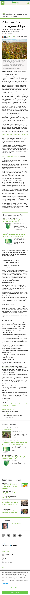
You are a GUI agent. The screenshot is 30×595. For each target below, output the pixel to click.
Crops (9, 13)
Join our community (12, 540)
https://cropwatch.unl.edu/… (9, 367)
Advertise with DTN (9, 562)
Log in (3, 540)
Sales (6, 558)
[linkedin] (20, 535)
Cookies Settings (15, 587)
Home (3, 13)
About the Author (16, 523)
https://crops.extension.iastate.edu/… (11, 156)
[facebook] (3, 535)
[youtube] (14, 535)
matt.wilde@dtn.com (7, 413)
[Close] (27, 573)
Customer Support (9, 554)
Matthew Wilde (10, 36)
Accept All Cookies (15, 592)
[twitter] (8, 535)
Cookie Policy (5, 583)
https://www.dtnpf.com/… (8, 409)
